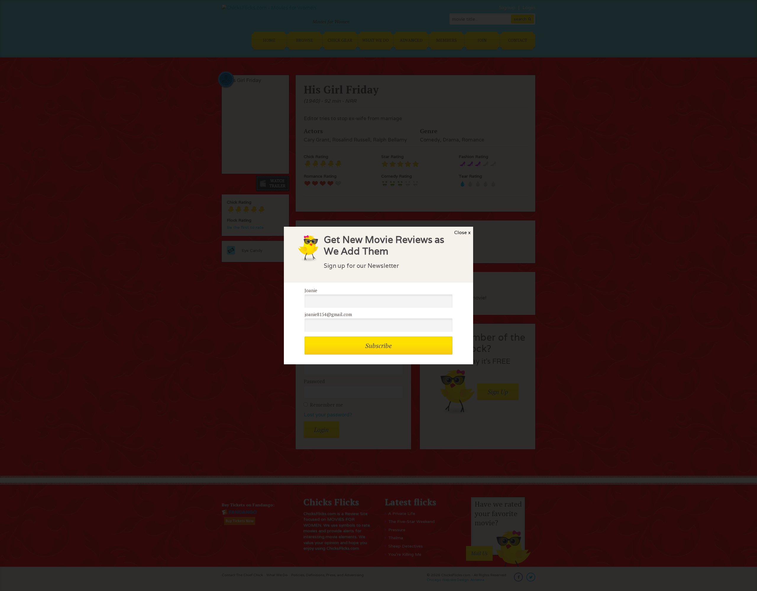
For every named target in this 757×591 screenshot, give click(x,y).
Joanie (311, 290)
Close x (462, 232)
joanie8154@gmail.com (328, 314)
